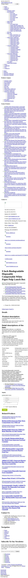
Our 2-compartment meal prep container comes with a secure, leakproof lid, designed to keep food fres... (15, 190)
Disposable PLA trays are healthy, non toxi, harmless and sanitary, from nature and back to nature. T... (15, 138)
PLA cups (12, 13)
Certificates (7, 65)
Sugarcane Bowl (14, 59)
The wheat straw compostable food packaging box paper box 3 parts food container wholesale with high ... (15, 124)
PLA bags (12, 18)
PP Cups (9, 32)
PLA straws (13, 16)
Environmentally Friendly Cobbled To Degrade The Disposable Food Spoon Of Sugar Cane (13, 487)
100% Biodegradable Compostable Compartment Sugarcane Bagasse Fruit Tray (12, 450)
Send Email (3, 570)
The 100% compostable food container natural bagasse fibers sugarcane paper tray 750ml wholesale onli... (15, 151)
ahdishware (11, 225)
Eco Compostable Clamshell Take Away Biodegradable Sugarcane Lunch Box (14, 497)
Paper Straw (10, 21)
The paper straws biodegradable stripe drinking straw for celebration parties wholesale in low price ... (15, 163)
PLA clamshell (13, 14)
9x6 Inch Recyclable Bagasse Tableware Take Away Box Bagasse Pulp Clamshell (14, 507)
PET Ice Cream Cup (15, 36)
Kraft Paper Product (12, 63)
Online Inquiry (5, 309)
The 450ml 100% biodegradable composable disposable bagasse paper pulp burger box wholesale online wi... (14, 111)
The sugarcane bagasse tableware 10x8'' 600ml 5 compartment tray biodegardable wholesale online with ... (15, 156)
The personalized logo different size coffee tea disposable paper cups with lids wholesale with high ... (15, 131)
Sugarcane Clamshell (15, 56)
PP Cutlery (9, 61)
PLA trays (12, 20)
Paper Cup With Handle (16, 30)
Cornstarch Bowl (14, 52)
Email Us (11, 309)
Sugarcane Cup (13, 60)
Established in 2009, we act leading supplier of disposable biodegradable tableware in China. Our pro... (15, 117)
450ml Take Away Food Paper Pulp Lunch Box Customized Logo (14, 388)
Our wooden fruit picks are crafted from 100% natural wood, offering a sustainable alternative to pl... (15, 185)
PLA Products (10, 12)
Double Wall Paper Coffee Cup (17, 28)
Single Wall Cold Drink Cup (17, 26)
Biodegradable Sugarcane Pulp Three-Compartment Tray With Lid (13, 421)
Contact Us (7, 68)
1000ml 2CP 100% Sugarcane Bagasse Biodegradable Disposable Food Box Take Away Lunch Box (14, 462)
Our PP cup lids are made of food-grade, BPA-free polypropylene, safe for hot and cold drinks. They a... (15, 179)
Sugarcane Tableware (12, 53)
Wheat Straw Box (14, 40)
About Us (6, 8)
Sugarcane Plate (14, 55)
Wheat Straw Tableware (13, 37)
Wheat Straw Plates (14, 43)
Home (5, 6)
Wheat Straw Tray (14, 44)
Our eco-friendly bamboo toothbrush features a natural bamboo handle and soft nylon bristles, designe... (15, 195)
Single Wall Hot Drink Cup (16, 25)
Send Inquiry (4, 574)
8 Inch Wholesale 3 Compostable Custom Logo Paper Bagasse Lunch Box (15, 385)
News (5, 64)
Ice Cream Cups (14, 24)
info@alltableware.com (6, 2)
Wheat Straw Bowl (14, 39)
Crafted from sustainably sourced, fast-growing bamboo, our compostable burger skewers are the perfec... (15, 168)
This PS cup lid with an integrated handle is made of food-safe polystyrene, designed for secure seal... (14, 174)
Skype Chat (3, 572)
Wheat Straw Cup (14, 41)
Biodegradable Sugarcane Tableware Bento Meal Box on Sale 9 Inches (13, 430)
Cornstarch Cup (14, 51)
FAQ (5, 67)
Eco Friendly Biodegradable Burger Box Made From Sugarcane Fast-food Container (13, 440)
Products (6, 9)
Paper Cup (9, 22)
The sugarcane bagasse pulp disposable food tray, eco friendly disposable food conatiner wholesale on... (14, 144)
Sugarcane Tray (14, 57)
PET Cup (9, 33)
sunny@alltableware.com (14, 218)
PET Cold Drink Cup (15, 34)
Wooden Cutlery (11, 10)
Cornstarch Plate (14, 48)
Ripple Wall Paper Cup (15, 29)
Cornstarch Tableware (12, 45)
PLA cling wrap (14, 17)
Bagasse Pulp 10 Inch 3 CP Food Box (13, 478)
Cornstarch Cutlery (14, 47)
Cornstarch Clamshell (15, 49)
